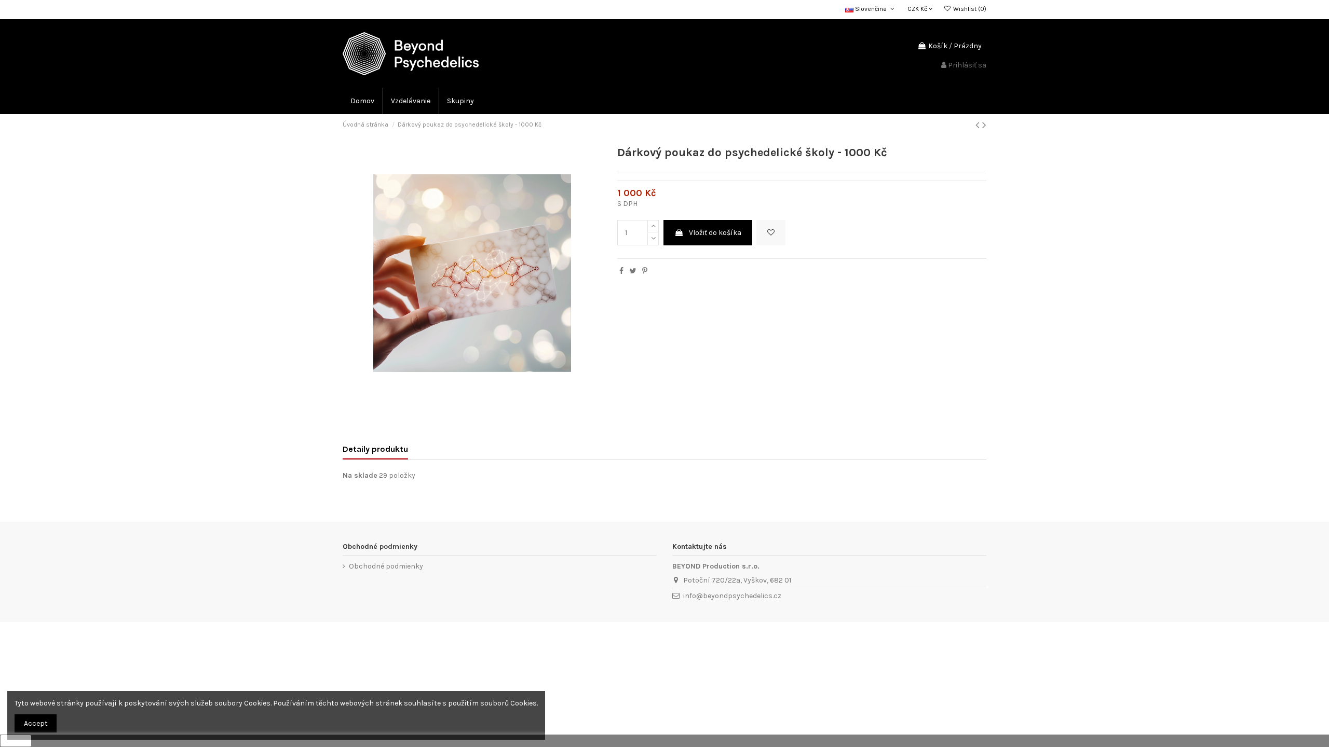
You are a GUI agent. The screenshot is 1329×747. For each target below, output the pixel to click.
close (15, 741)
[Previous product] (978, 125)
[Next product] (984, 125)
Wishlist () (969, 8)
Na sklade (360, 475)
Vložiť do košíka (715, 232)
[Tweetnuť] (633, 271)
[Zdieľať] (621, 271)
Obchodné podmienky (386, 566)
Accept (36, 723)
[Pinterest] (644, 271)
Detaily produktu (375, 449)
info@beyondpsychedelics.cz (732, 595)
